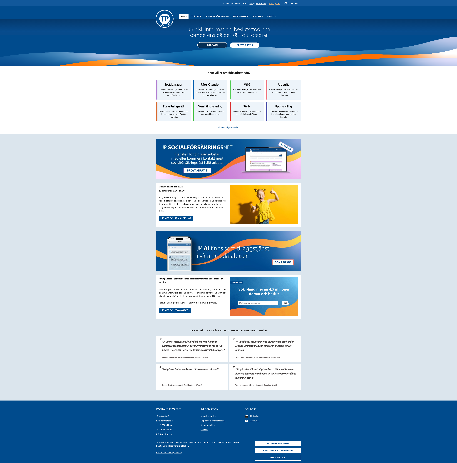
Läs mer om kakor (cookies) (169, 452)
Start (184, 16)
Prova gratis (245, 45)
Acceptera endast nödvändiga (278, 450)
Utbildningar (240, 16)
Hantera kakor (277, 458)
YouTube (254, 420)
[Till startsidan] (165, 19)
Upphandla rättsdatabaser (213, 420)
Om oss (271, 16)
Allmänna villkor (208, 425)
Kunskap (258, 16)
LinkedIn (254, 416)
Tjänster (196, 16)
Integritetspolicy (208, 416)
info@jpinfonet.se (164, 434)
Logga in (212, 45)
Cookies (204, 429)
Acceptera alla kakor (278, 443)
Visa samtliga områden (228, 127)
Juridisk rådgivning (217, 16)
